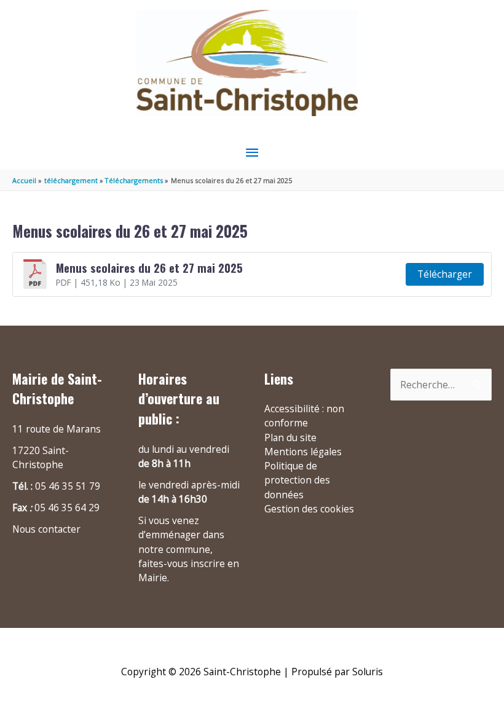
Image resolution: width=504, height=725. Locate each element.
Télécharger (444, 274)
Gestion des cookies (309, 508)
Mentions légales (303, 451)
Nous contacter (46, 529)
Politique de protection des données (297, 480)
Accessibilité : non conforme (304, 415)
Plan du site (290, 437)
